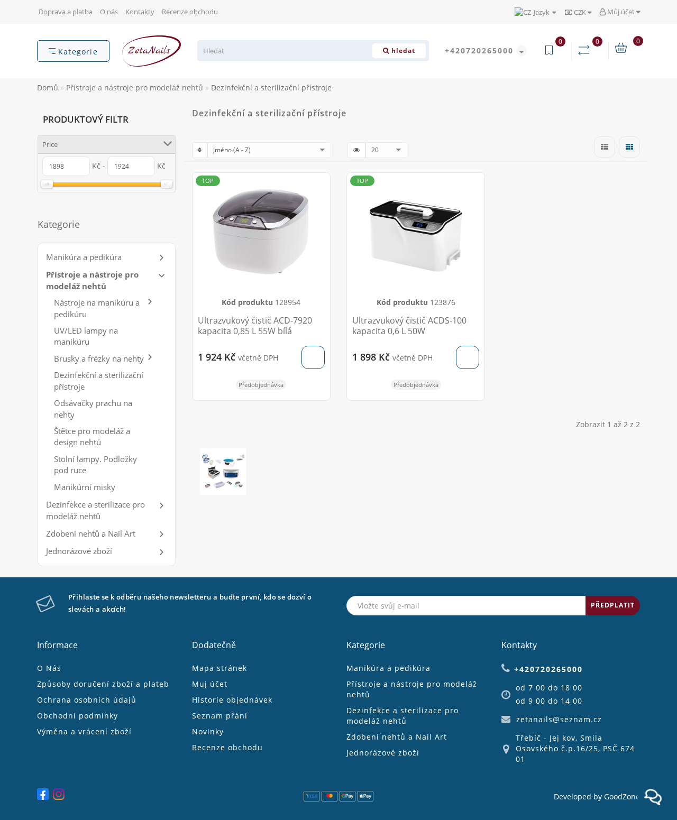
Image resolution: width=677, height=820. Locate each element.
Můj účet (621, 11)
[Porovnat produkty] (318, 204)
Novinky (208, 731)
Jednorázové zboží (79, 551)
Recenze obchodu (190, 11)
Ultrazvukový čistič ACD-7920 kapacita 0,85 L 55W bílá (255, 326)
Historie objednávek (232, 700)
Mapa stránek (219, 668)
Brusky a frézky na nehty (99, 358)
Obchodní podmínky (77, 716)
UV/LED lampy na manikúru (86, 336)
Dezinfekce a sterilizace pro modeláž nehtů (95, 510)
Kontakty (139, 11)
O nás (109, 11)
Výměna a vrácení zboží (84, 731)
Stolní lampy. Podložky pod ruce (95, 464)
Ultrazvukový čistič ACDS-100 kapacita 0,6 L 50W (409, 326)
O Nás (49, 668)
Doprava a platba (66, 11)
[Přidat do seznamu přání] (318, 186)
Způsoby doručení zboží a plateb (103, 684)
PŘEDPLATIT (613, 605)
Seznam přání (220, 716)
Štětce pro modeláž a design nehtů (92, 436)
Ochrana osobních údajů (86, 700)
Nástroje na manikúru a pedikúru (97, 308)
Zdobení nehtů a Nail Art (90, 533)
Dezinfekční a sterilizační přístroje (98, 380)
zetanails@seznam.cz (559, 719)
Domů (47, 87)
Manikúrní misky (84, 487)
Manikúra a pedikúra (84, 257)
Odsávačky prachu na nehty (93, 408)
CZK (580, 12)
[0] (586, 50)
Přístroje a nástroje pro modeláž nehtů (92, 280)
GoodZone (622, 796)
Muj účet (209, 684)
